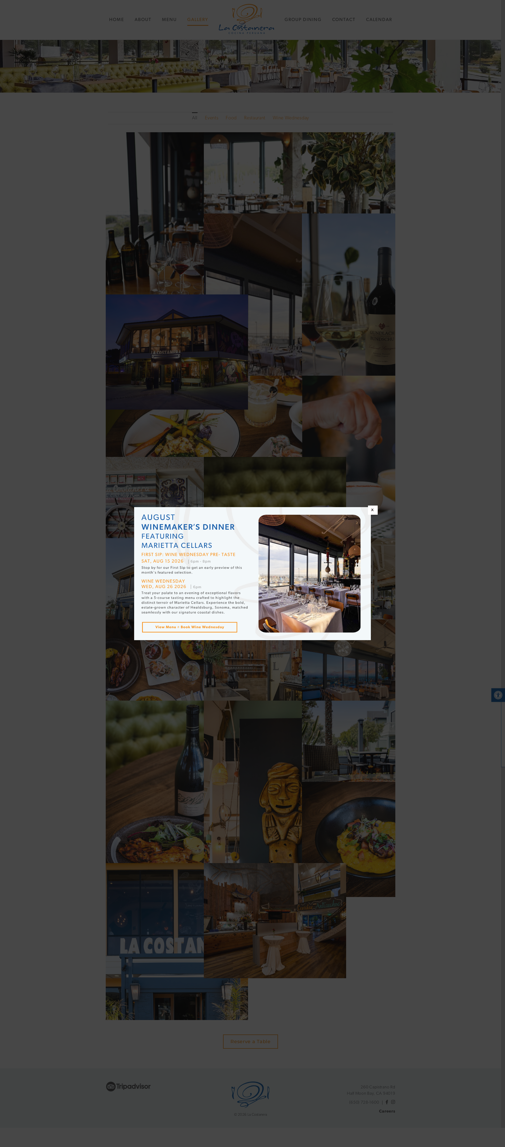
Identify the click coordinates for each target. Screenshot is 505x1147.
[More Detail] (193, 620)
